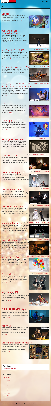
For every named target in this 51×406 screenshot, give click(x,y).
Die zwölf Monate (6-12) (14, 206)
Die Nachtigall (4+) (11, 189)
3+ (43, 66)
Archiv (5, 397)
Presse (12, 403)
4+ (44, 66)
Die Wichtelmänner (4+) (14, 240)
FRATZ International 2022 (37, 119)
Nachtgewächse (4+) (12, 139)
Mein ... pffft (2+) (10, 257)
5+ (41, 49)
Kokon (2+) (7, 325)
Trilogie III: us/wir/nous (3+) (16, 67)
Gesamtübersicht (8, 377)
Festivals (48, 256)
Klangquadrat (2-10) (12, 223)
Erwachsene (7, 393)
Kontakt (18, 403)
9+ (43, 49)
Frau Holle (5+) (9, 274)
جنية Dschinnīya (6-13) (13, 50)
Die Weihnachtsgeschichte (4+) (18, 342)
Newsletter (24, 403)
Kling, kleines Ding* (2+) (14, 308)
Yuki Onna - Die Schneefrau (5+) (10, 31)
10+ (48, 66)
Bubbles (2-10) (9, 155)
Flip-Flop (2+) (8, 120)
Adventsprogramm (46, 171)
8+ (42, 49)
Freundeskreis (6, 403)
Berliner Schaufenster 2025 (45, 83)
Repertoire (37, 49)
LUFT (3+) (6, 103)
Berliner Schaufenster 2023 (37, 83)
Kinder (40, 49)
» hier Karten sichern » (9, 368)
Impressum (31, 403)
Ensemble (45, 49)
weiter (21, 20)
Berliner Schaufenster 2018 (39, 222)
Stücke (48, 49)
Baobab (5, 13)
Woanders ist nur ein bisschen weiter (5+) (17, 85)
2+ (27, 119)
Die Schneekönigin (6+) (13, 172)
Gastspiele (6, 395)
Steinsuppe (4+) (10, 292)
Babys (8, 380)
